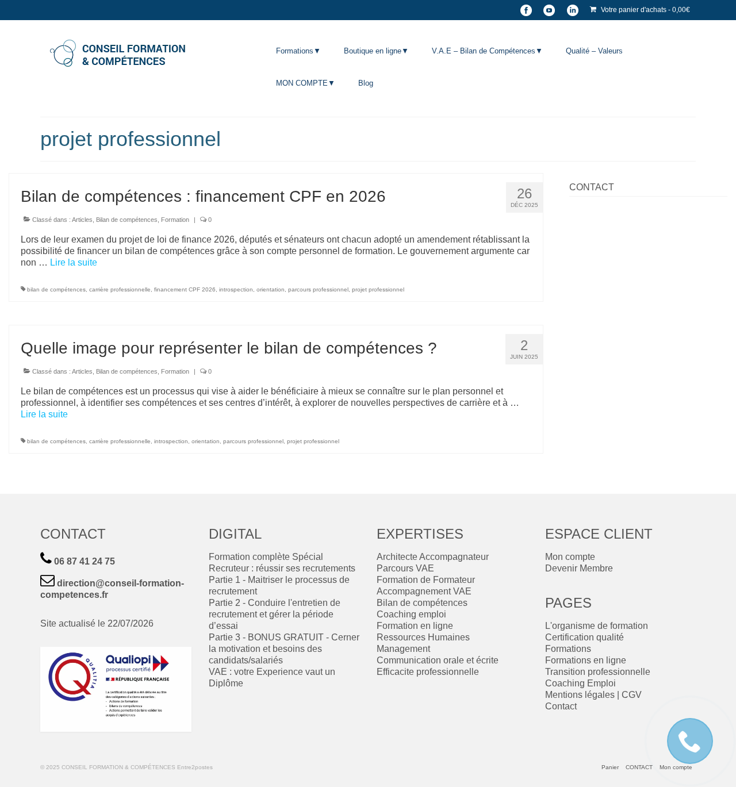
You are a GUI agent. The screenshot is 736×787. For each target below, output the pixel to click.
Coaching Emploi (580, 683)
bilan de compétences (56, 289)
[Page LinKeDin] (572, 10)
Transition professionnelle (597, 672)
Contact (561, 706)
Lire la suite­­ (73, 262)
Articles (82, 219)
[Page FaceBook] (526, 10)
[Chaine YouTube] (549, 10)
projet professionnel (378, 289)
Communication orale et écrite (438, 660)
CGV (632, 695)
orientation (270, 289)
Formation (175, 219)
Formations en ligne (585, 660)
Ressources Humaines (423, 637)
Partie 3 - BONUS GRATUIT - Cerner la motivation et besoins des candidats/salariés (284, 648)
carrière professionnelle (120, 289)
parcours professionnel (318, 289)
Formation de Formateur (426, 580)
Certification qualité (584, 637)
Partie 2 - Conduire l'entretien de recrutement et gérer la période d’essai (274, 614)
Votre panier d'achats (644, 10)
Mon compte (570, 557)
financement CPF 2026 (185, 289)
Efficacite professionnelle (428, 672)
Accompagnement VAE (424, 591)
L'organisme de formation (596, 626)
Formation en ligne (415, 626)
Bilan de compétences (127, 219)
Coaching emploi (411, 614)
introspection (236, 289)
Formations (568, 649)
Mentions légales (580, 695)
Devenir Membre (579, 568)
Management (403, 649)
